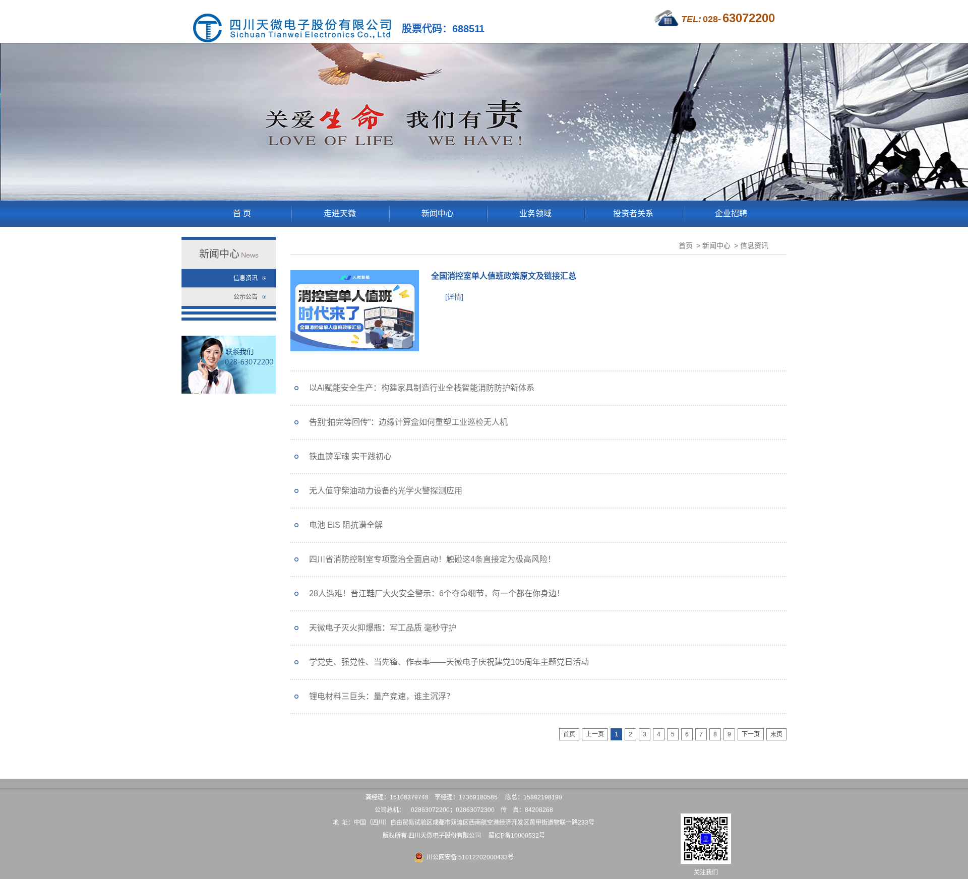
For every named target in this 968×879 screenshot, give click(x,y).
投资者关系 (633, 213)
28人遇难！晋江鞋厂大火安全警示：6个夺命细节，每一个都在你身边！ (437, 593)
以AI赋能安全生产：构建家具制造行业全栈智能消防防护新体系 (421, 388)
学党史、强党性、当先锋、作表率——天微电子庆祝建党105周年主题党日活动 (449, 662)
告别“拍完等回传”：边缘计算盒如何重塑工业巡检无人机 (408, 422)
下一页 (751, 734)
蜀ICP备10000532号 (517, 835)
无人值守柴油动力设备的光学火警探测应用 (385, 490)
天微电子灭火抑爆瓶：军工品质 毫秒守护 (382, 627)
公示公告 (245, 296)
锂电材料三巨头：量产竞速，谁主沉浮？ (381, 696)
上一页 (595, 734)
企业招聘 (731, 213)
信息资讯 (245, 278)
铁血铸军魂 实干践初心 (350, 456)
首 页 (242, 213)
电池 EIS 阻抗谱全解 (346, 525)
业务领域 (535, 213)
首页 (686, 245)
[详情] (454, 297)
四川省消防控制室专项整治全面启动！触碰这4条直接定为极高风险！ (432, 559)
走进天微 (340, 213)
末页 (776, 734)
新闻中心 (437, 213)
